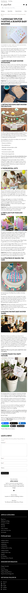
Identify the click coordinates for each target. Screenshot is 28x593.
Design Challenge (4, 570)
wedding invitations (5, 540)
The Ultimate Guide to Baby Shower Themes (14, 502)
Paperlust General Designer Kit (7, 574)
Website (2, 468)
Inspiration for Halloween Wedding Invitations (14, 496)
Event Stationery (4, 1)
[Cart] (26, 4)
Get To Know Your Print (6, 530)
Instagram (4, 587)
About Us (3, 526)
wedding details (4, 546)
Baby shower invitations (6, 14)
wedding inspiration (5, 550)
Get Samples (3, 532)
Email (2, 463)
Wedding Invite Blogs (5, 521)
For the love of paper (5, 523)
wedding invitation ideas (6, 552)
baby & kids (10, 11)
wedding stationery (5, 542)
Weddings (3, 525)
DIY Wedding (3, 556)
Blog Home (3, 519)
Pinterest (4, 589)
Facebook (4, 582)
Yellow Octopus (10, 419)
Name (2, 458)
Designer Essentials (5, 566)
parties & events (18, 11)
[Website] (13, 490)
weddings (3, 11)
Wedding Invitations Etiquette (7, 558)
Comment (3, 442)
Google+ (4, 585)
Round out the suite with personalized (14, 156)
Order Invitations (4, 528)
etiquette (3, 554)
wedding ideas (4, 544)
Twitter (4, 584)
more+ (26, 11)
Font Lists (3, 568)
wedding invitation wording (6, 548)
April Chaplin (13, 46)
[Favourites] (23, 4)
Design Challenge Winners (6, 572)
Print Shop (10, 1)
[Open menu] (1, 4)
